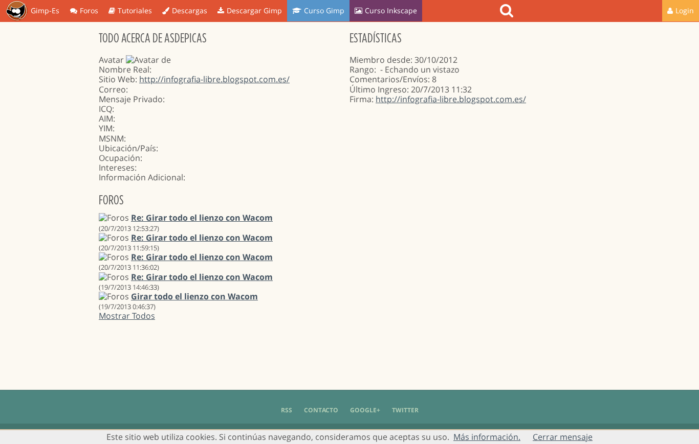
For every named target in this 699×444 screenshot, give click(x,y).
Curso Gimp (324, 10)
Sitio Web (117, 79)
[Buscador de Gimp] (507, 10)
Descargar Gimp (254, 10)
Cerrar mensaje (563, 436)
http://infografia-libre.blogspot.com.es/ (214, 79)
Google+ (365, 410)
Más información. (486, 436)
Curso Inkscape (391, 10)
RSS (286, 410)
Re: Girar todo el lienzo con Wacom (202, 217)
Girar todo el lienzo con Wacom (194, 296)
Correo (112, 89)
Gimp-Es (45, 10)
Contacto (321, 410)
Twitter (405, 410)
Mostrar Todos (127, 315)
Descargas (189, 10)
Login (684, 10)
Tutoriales (135, 10)
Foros (89, 10)
